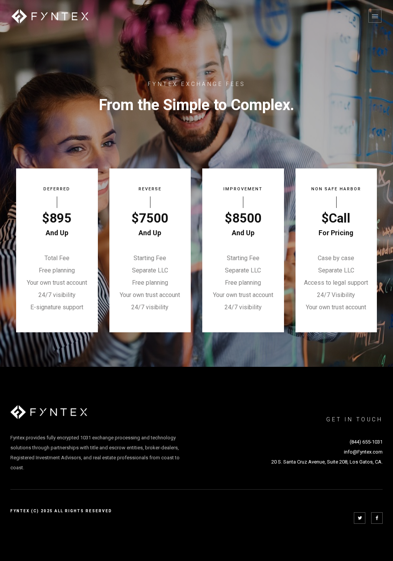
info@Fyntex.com (363, 452)
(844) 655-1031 (366, 442)
